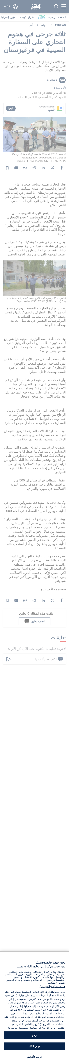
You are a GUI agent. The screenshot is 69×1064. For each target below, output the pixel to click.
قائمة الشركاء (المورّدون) (52, 986)
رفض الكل (34, 1046)
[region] (34, 1007)
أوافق (34, 1035)
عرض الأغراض (34, 1057)
